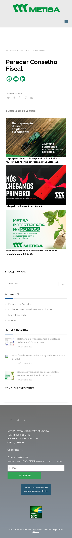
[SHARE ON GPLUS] (20, 97)
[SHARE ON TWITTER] (8, 98)
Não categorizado (17, 315)
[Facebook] (11, 420)
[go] (62, 283)
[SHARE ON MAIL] (31, 97)
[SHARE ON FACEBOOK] (14, 97)
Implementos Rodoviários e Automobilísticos (30, 309)
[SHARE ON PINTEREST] (25, 97)
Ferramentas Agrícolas (19, 304)
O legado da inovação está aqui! (24, 206)
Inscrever (24, 475)
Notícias (12, 320)
